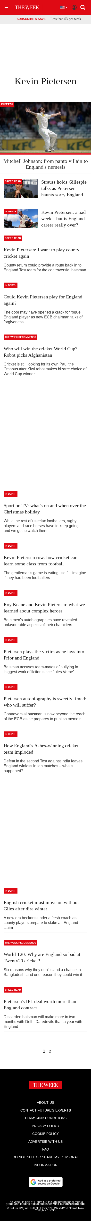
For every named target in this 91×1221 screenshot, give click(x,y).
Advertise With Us (45, 1141)
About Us (45, 1102)
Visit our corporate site (69, 1204)
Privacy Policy (45, 1126)
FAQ (45, 1149)
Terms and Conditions (45, 1118)
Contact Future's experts (45, 1110)
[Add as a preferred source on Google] (46, 1182)
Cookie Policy (45, 1134)
